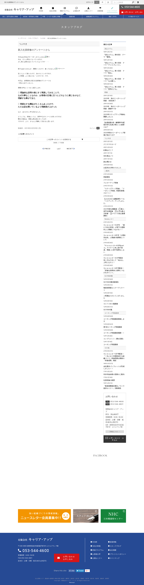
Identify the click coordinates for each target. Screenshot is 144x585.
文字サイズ (89, 2)
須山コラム (109, 49)
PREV (48, 149)
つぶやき (108, 138)
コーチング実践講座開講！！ (114, 333)
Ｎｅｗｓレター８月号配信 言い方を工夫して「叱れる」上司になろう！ (114, 260)
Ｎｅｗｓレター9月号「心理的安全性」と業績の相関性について (114, 237)
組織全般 (72, 16)
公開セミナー (97, 558)
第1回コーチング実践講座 (113, 327)
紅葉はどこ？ (108, 150)
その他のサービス (133, 16)
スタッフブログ (115, 546)
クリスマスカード (110, 144)
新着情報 (113, 542)
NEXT (70, 149)
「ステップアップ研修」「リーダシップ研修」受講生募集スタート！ (114, 191)
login (138, 2)
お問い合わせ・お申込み (116, 439)
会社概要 (113, 550)
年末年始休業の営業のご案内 (114, 374)
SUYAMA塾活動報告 (111, 282)
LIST (59, 149)
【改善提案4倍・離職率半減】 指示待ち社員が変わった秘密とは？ (114, 125)
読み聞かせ (108, 162)
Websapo (72, 582)
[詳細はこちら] (115, 431)
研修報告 (107, 177)
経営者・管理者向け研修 (30, 16)
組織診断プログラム (92, 16)
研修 (106, 92)
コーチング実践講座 (112, 313)
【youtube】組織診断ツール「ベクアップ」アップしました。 (114, 201)
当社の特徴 (96, 546)
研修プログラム (98, 550)
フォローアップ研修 (111, 183)
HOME (94, 542)
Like (72, 571)
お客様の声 (96, 554)
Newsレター (109, 219)
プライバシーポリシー (118, 554)
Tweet (80, 571)
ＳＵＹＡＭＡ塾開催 (111, 304)
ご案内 (107, 171)
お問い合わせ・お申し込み (133, 12)
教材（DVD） (113, 16)
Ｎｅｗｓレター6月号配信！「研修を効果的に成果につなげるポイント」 (114, 270)
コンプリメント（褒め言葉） (114, 339)
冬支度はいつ (108, 156)
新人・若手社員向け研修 (10, 16)
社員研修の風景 (109, 380)
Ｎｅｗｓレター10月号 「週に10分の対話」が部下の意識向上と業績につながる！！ (114, 227)
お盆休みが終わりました (112, 168)
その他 (107, 348)
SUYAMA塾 (109, 276)
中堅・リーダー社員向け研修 (51, 16)
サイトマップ (115, 558)
